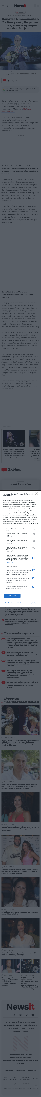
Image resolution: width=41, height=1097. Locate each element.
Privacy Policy (31, 603)
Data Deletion (9, 603)
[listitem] (20, 529)
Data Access (20, 603)
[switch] (33, 534)
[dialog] (20, 548)
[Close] (37, 494)
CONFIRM (12, 596)
